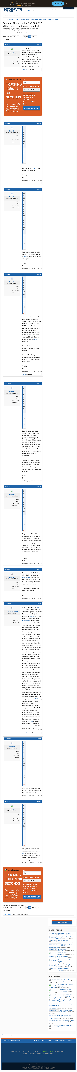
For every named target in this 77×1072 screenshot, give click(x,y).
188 (30, 36)
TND (36, 55)
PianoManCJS (62, 1011)
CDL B (35, 102)
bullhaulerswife (53, 1008)
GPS (36, 699)
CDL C (26, 104)
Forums (28, 10)
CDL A (26, 102)
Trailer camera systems (63, 940)
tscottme (58, 938)
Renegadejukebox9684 (55, 998)
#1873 (39, 189)
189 (33, 36)
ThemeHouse (49, 1068)
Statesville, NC (15, 142)
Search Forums (8, 15)
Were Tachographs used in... (64, 933)
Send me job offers (31, 108)
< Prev (14, 36)
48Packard (60, 970)
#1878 (39, 603)
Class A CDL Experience (31, 87)
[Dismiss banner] (66, 3)
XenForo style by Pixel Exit (38, 1066)
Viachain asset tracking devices (64, 965)
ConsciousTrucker (54, 947)
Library (35, 1052)
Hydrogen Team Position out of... (68, 995)
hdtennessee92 (64, 991)
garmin (32, 616)
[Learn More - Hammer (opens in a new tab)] (38, 3)
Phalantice (60, 942)
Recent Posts (17, 15)
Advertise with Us (47, 1052)
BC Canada (16, 63)
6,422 (17, 751)
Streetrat (17, 757)
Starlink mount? (61, 952)
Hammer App (60, 1052)
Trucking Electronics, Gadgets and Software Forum (24, 28)
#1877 (39, 569)
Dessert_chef (62, 1022)
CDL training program (65, 989)
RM (38, 607)
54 (18, 57)
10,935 (17, 136)
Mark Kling (11, 30)
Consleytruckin (63, 981)
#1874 (39, 274)
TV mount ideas (61, 949)
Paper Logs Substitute (62, 956)
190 (35, 36)
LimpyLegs (60, 950)
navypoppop (52, 987)
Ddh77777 (60, 935)
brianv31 (58, 966)
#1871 (39, 44)
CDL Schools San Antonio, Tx (66, 1020)
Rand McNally (26, 577)
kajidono (12, 746)
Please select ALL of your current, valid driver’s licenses (29, 96)
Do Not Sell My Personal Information (38, 1054)
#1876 (39, 486)
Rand (34, 168)
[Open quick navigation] (71, 19)
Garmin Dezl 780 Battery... (64, 968)
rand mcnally (26, 621)
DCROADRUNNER (12, 611)
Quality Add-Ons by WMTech (38, 1067)
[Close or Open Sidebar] (69, 19)
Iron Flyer (12, 52)
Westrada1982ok (53, 1018)
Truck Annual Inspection (65, 1010)
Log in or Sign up (68, 8)
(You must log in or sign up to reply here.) (14, 905)
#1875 (39, 383)
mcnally (30, 721)
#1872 (39, 123)
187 (27, 36)
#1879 (39, 739)
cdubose (58, 1027)
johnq (24, 183)
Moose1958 (52, 963)
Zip (24, 79)
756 (4, 39)
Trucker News (24, 1052)
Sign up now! (62, 922)
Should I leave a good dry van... (64, 1025)
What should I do (64, 979)
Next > (8, 39)
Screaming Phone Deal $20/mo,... (65, 937)
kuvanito (58, 958)
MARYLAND (16, 622)
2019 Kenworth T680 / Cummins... (66, 1016)
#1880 (39, 801)
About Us (13, 1052)
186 (24, 36)
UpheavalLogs (53, 1003)
